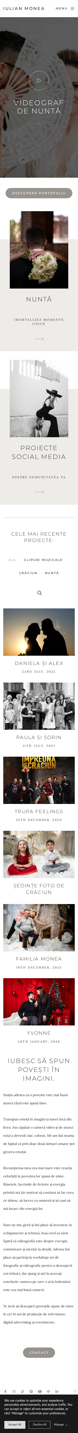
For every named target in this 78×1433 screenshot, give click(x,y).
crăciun (28, 573)
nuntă (52, 573)
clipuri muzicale (43, 560)
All (12, 560)
